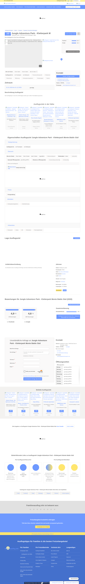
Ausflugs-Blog (23, 560)
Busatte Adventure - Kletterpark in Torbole (49, 120)
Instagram (53, 560)
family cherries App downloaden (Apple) (26, 575)
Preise (9, 190)
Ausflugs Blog (41, 7)
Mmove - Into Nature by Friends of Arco (23, 404)
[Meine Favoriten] (64, 7)
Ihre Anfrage (13, 352)
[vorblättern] (39, 53)
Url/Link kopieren (65, 493)
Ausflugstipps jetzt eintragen (43, 526)
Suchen (79, 7)
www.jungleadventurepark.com (69, 85)
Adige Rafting (36, 401)
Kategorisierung (12, 142)
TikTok (52, 566)
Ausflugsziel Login (60, 0)
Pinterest (56, 493)
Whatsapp (40, 493)
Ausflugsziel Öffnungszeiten (63, 80)
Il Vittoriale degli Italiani (73, 117)
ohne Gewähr (60, 426)
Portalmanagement (70, 566)
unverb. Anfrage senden (71, 33)
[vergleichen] (6, 44)
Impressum (68, 557)
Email (11, 366)
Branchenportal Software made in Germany (33, 582)
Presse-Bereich (54, 553)
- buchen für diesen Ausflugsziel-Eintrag (74, 475)
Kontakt (64, 290)
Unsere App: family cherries (53, 7)
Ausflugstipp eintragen (40, 553)
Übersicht (10, 151)
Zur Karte (59, 350)
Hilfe (65, 0)
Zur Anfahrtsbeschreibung (62, 352)
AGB (67, 553)
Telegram (49, 493)
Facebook (26, 493)
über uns (68, 550)
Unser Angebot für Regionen (41, 560)
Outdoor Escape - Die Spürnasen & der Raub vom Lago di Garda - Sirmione (24, 116)
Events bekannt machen (40, 557)
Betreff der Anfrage (14, 348)
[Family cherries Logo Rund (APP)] (70, 3)
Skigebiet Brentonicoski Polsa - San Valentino (11, 116)
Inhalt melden (70, 426)
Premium (77, 105)
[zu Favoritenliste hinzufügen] (6, 41)
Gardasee (63, 281)
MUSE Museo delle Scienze (61, 120)
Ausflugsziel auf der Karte (62, 79)
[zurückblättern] (8, 53)
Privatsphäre (35, 533)
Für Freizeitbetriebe (29, 7)
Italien (60, 275)
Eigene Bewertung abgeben (74, 304)
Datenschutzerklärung (29, 376)
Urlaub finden (22, 557)
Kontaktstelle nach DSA (71, 563)
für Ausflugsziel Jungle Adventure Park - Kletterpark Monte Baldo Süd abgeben (10, 476)
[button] (23, 53)
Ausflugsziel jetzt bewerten (68, 316)
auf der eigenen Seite (61, 475)
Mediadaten (38, 566)
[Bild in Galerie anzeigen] (52, 46)
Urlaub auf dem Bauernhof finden (26, 566)
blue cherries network (55, 550)
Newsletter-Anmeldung (24, 563)
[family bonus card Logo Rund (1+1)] (78, 3)
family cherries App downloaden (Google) (26, 571)
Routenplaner (77, 238)
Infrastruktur (11, 225)
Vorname (12, 359)
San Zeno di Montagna (63, 271)
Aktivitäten (10, 199)
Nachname (12, 363)
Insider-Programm (54, 557)
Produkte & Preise (39, 563)
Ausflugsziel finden (9, 7)
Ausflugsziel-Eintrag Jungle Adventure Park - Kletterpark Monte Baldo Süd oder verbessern (49, 477)
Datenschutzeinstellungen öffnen (46, 533)
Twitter (33, 493)
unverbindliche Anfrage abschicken (32, 379)
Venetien (64, 273)
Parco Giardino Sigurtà (36, 117)
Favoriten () (57, 582)
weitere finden (23, 475)
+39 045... (62, 82)
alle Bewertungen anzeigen (73, 51)
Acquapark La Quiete (74, 401)
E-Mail (18, 493)
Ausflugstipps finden (24, 550)
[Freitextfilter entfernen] (76, 7)
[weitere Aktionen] (78, 33)
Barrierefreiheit (74, 578)
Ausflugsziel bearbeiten (40, 550)
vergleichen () (72, 582)
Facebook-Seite (54, 563)
